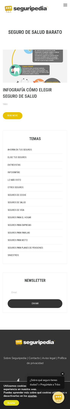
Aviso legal (48, 358)
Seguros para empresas (19, 225)
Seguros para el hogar (19, 217)
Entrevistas (14, 165)
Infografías (14, 172)
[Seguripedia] (26, 7)
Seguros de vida (16, 210)
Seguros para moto (18, 240)
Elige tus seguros (17, 157)
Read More (12, 115)
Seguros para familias (19, 232)
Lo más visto (14, 180)
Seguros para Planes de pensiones (25, 247)
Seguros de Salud (17, 202)
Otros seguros (15, 187)
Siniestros (13, 255)
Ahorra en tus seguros (20, 149)
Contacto (34, 358)
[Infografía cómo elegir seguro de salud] (35, 66)
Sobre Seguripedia (15, 358)
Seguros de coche (17, 195)
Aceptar (11, 402)
